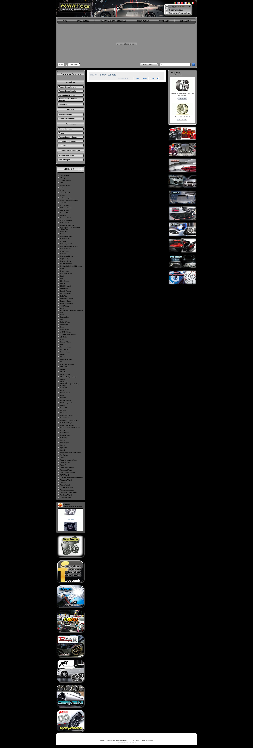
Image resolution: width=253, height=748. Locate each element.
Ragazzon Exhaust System (69, 420)
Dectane (63, 254)
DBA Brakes (64, 251)
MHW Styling (65, 374)
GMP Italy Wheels (66, 303)
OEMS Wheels (65, 393)
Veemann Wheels (66, 480)
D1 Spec (63, 241)
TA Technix (64, 455)
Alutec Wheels (65, 193)
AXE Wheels (64, 205)
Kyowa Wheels (65, 347)
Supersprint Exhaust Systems (70, 452)
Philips (62, 405)
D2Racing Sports (66, 244)
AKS (62, 190)
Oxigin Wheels (65, 400)
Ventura (63, 482)
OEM (62, 390)
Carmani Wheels (66, 236)
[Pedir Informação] (182, 98)
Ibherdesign (64, 317)
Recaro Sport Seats (67, 425)
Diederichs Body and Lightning (71, 266)
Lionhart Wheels (66, 359)
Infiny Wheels (65, 322)
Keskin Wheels (65, 342)
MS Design (64, 382)
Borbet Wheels (65, 213)
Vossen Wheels (65, 485)
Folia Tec (63, 296)
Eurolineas (64, 288)
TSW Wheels (64, 475)
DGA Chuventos (66, 263)
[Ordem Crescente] (157, 78)
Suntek (62, 450)
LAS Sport (64, 349)
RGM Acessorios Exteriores (70, 428)
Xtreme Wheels (65, 497)
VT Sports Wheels (66, 487)
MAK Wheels (65, 367)
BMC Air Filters (66, 208)
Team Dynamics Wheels (68, 460)
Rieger (62, 430)
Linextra (63, 357)
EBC (62, 278)
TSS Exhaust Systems (67, 472)
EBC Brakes (64, 281)
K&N (62, 339)
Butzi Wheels (64, 223)
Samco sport (64, 442)
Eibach (62, 283)
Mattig (62, 369)
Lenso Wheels (65, 352)
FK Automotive (65, 293)
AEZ (62, 188)
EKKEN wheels (65, 286)
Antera (62, 195)
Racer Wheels (65, 418)
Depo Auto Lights (66, 256)
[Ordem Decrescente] (160, 78)
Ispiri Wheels (64, 329)
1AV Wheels (64, 175)
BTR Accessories (66, 220)
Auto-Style (64, 203)
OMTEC (63, 398)
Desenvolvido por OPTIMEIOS (126, 742)
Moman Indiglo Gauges (68, 377)
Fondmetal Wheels (66, 298)
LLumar (63, 362)
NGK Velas (64, 388)
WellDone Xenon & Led (68, 492)
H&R (62, 314)
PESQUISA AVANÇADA (149, 64)
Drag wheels (64, 271)
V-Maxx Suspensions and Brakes (71, 477)
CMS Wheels (64, 239)
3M (61, 183)
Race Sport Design (66, 415)
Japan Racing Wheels (68, 334)
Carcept (63, 234)
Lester (62, 354)
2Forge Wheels (65, 178)
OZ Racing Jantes (66, 403)
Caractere (63, 231)
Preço (145, 78)
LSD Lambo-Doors (67, 364)
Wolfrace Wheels (66, 495)
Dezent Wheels (65, 261)
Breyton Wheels (65, 218)
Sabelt (62, 440)
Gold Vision (64, 306)
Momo (62, 379)
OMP (62, 395)
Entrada (152, 78)
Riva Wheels (64, 433)
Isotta (62, 327)
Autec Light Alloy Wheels (69, 200)
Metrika (63, 372)
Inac (61, 319)
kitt (61, 344)
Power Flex (64, 408)
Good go (63, 308)
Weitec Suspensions (67, 490)
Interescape (64, 324)
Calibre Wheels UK (67, 225)
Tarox (62, 457)
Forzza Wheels (65, 301)
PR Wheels (64, 413)
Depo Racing (64, 258)
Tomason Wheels (66, 470)
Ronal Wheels (65, 435)
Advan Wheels (65, 185)
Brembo (63, 215)
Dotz (62, 268)
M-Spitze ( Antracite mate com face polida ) (182, 94)
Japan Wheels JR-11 (182, 117)
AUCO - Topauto (66, 198)
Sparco (62, 445)
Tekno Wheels (65, 462)
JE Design (63, 337)
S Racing (63, 438)
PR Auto (63, 410)
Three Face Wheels (67, 467)
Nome (137, 78)
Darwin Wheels (65, 249)
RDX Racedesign (66, 423)
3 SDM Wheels (65, 180)
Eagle (62, 276)
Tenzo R (63, 465)
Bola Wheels (64, 210)
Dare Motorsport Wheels (69, 246)
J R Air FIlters (65, 332)
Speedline (63, 447)
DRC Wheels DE (66, 273)
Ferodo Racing (65, 291)
